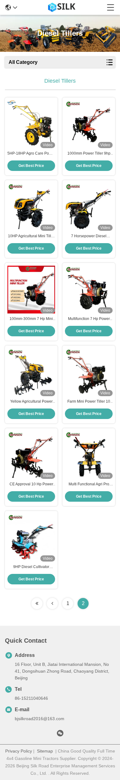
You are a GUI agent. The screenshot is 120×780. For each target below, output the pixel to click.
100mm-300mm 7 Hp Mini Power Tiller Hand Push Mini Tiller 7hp (31, 319)
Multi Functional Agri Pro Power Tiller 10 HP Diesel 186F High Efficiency (88, 484)
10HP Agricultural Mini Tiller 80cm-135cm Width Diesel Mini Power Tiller (31, 236)
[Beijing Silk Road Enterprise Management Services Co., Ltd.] (62, 7)
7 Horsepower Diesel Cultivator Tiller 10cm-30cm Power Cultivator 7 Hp (89, 236)
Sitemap (45, 751)
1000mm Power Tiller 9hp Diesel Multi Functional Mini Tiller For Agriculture (89, 153)
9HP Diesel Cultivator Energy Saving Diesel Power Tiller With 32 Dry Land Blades (31, 567)
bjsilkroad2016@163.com (39, 718)
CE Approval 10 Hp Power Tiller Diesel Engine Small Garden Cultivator (31, 484)
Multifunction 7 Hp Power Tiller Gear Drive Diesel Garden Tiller (89, 319)
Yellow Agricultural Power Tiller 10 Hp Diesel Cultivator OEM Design (31, 401)
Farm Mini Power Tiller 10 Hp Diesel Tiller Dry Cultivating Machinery (88, 401)
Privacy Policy (18, 751)
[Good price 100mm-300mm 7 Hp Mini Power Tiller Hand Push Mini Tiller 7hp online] (31, 289)
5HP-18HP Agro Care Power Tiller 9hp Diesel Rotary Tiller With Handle (31, 153)
